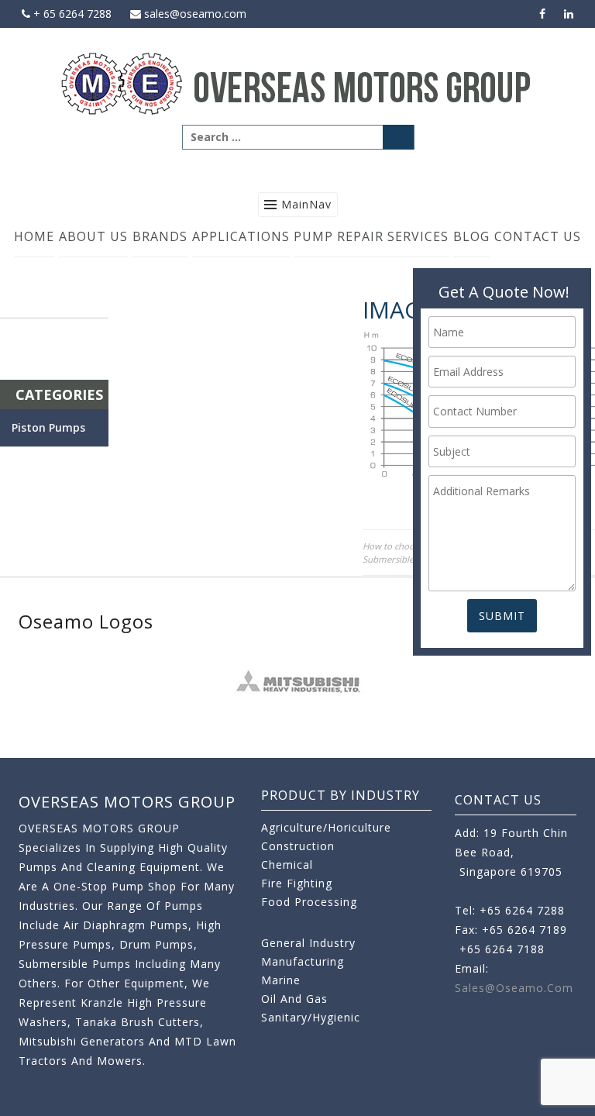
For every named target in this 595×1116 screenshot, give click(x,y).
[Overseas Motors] (297, 82)
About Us (93, 236)
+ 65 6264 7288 (71, 13)
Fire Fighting (296, 883)
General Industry (308, 942)
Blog (471, 236)
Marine (281, 980)
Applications (241, 236)
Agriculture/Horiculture (326, 827)
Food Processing (309, 901)
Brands (159, 236)
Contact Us (537, 236)
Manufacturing (302, 961)
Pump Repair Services (371, 236)
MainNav (306, 204)
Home (34, 236)
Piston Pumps (48, 427)
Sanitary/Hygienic (310, 1017)
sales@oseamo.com (193, 13)
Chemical (287, 864)
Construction (298, 846)
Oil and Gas (294, 998)
